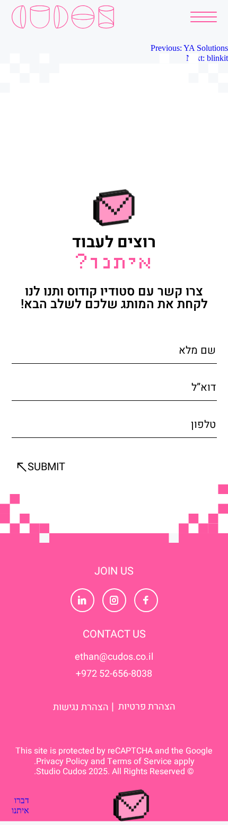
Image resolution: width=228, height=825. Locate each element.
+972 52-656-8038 (114, 674)
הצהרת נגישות (81, 707)
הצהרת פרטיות (147, 707)
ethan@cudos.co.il (114, 657)
